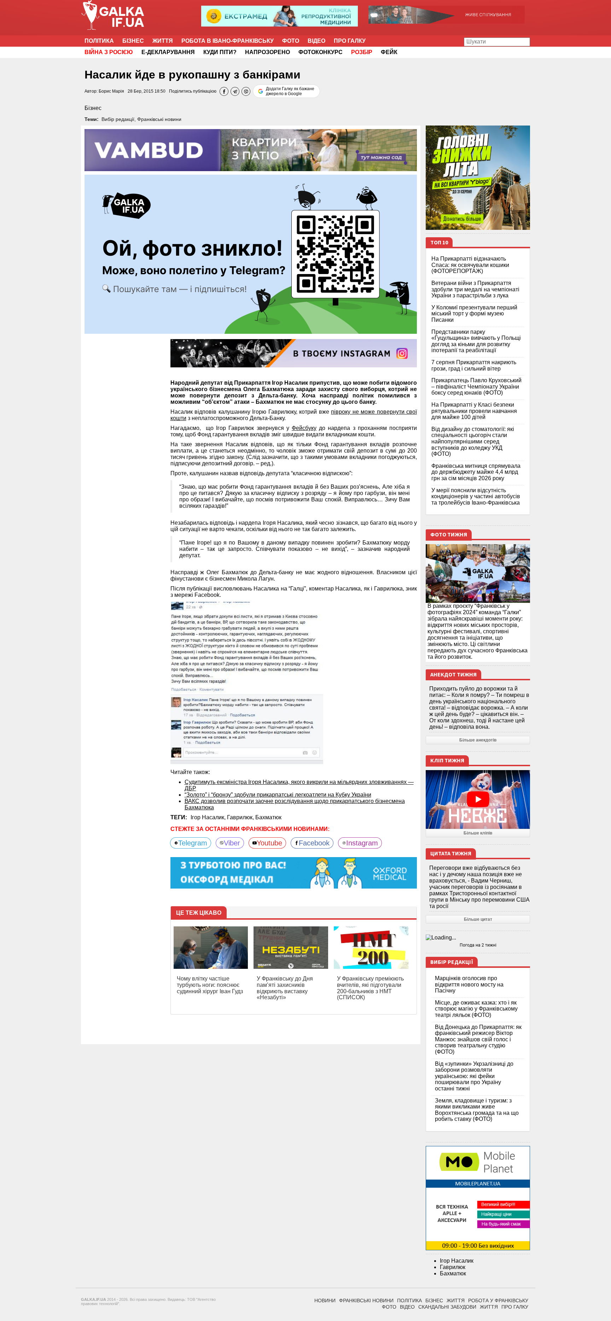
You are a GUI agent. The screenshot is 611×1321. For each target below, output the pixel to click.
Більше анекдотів (477, 740)
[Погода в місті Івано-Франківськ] (478, 938)
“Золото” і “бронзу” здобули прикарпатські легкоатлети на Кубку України (278, 795)
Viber (232, 843)
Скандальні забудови (447, 1307)
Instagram (362, 843)
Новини (325, 1300)
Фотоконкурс (320, 52)
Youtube (269, 843)
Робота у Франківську (498, 1300)
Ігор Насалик (456, 1261)
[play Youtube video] (478, 799)
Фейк (389, 52)
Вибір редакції (117, 119)
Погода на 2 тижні (478, 945)
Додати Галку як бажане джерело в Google (290, 91)
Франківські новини (159, 119)
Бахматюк (268, 817)
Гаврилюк (452, 1267)
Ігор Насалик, (209, 817)
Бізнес (133, 41)
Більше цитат (478, 919)
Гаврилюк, (241, 817)
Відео (316, 41)
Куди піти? (220, 52)
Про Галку (350, 41)
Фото (290, 41)
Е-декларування (168, 52)
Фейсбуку (304, 428)
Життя (162, 41)
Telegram (192, 843)
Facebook (314, 843)
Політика (99, 41)
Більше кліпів (478, 833)
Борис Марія (111, 91)
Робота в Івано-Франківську (227, 41)
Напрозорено (267, 52)
